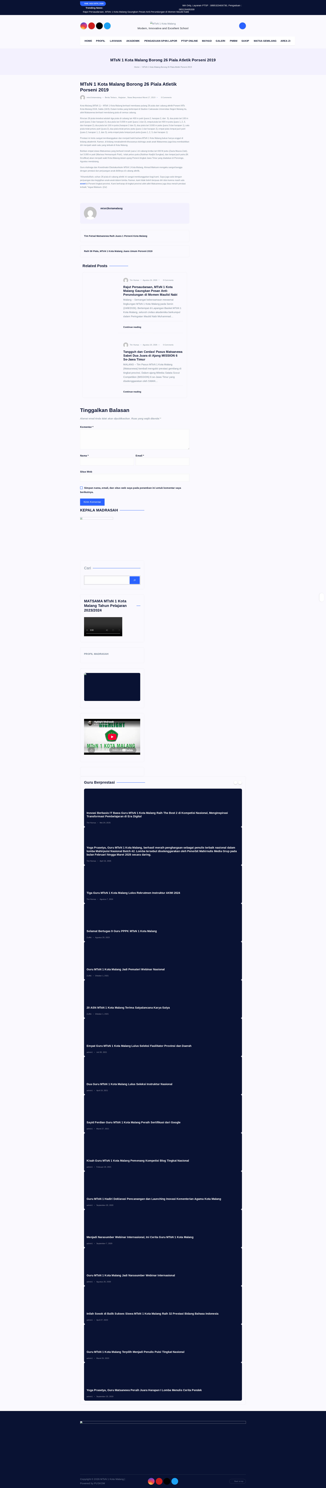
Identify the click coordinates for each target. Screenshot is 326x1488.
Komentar (86, 427)
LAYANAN (116, 41)
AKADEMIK (133, 41)
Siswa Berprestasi (134, 97)
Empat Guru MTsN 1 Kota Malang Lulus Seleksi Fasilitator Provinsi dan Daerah (139, 1045)
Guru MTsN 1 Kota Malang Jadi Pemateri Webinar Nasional (126, 969)
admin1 (90, 1052)
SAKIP (245, 41)
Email (140, 455)
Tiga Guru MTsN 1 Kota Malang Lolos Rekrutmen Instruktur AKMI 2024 (133, 892)
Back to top (238, 1481)
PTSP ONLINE (189, 41)
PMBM (233, 41)
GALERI (220, 41)
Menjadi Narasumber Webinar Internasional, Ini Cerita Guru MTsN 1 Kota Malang (140, 1237)
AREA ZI (285, 41)
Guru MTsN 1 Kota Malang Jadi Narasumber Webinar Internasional (131, 1275)
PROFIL (100, 41)
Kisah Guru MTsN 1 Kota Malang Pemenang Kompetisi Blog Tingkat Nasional (138, 1160)
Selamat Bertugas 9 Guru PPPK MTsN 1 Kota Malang (122, 931)
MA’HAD (207, 41)
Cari (87, 568)
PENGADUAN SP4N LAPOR (160, 41)
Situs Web (86, 471)
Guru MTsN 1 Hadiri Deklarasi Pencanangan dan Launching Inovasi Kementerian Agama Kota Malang (154, 1198)
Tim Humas (134, 280)
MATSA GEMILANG (265, 41)
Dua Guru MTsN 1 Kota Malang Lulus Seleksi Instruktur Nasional (129, 1084)
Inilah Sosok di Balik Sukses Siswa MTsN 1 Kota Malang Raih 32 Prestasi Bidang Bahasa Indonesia (152, 1313)
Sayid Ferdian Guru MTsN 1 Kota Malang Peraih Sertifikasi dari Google (133, 1122)
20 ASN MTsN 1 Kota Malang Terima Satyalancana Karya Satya (128, 1007)
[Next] (240, 782)
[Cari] (135, 580)
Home (136, 67)
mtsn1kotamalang (94, 97)
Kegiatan (122, 97)
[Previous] (235, 782)
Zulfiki (89, 937)
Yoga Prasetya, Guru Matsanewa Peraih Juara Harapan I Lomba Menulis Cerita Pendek (144, 1390)
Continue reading (132, 327)
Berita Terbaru (111, 97)
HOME (88, 41)
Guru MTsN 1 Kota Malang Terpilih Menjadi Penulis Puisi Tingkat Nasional (135, 1351)
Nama (84, 455)
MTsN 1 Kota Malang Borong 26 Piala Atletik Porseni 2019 (167, 67)
